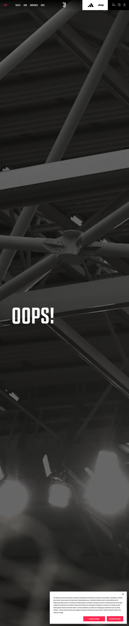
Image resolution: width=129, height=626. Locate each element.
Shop (25, 4)
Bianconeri (34, 4)
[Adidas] (91, 5)
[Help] (119, 5)
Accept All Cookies (115, 619)
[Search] (114, 5)
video (43, 4)
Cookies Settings (94, 619)
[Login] (124, 5)
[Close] (123, 594)
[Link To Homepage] (64, 5)
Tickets (18, 4)
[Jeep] (101, 5)
